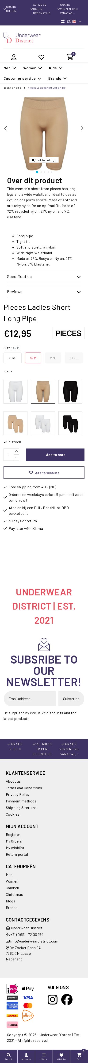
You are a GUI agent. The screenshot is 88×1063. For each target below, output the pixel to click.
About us (13, 781)
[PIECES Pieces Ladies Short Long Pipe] (15, 391)
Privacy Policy (18, 794)
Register (13, 834)
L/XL (74, 358)
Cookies (12, 814)
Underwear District (26, 928)
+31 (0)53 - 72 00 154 (27, 934)
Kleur (8, 372)
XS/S (12, 358)
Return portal (17, 854)
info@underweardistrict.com (34, 941)
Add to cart (55, 454)
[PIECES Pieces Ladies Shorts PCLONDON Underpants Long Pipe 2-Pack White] (43, 423)
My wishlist (15, 847)
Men (9, 874)
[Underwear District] (22, 37)
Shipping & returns (21, 807)
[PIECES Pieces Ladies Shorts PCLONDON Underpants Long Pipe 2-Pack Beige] (15, 423)
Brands (12, 907)
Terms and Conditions (24, 787)
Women (12, 881)
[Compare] (64, 21)
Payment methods (21, 801)
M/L (53, 358)
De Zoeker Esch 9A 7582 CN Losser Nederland (23, 953)
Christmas (14, 894)
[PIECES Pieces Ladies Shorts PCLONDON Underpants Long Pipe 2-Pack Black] (70, 423)
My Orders (14, 841)
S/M (33, 358)
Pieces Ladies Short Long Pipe (46, 87)
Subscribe (71, 698)
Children (12, 887)
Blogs (10, 901)
